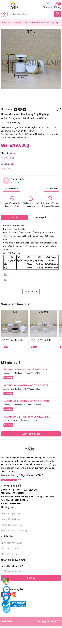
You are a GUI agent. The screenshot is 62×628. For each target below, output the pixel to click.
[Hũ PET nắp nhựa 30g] (14, 323)
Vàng (4, 158)
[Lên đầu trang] (54, 614)
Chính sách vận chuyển (11, 543)
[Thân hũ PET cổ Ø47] (43, 323)
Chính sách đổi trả (9, 548)
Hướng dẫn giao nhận (10, 514)
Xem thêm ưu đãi (31, 433)
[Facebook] (3, 594)
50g (9, 168)
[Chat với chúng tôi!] (6, 597)
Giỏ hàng (57, 7)
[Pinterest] (20, 110)
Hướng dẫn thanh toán (11, 525)
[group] (31, 59)
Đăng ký (31, 578)
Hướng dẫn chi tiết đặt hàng (14, 530)
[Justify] (57, 14)
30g (3, 168)
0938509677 (11, 480)
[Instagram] (14, 594)
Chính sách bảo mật (10, 554)
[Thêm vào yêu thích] (59, 110)
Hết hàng (31, 621)
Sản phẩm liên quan (16, 304)
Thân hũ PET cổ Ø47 (41, 340)
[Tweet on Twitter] (24, 110)
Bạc (12, 158)
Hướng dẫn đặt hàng (10, 519)
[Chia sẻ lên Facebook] (15, 110)
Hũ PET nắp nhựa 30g (12, 340)
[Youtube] (8, 594)
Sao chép (8, 378)
